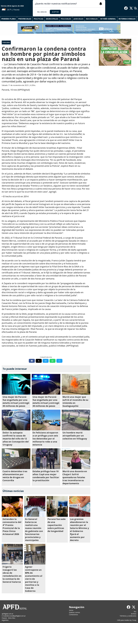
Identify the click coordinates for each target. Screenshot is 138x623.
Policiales (66, 19)
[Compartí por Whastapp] (52, 361)
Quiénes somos (74, 612)
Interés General (108, 19)
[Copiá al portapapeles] (59, 361)
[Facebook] (126, 8)
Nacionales (92, 19)
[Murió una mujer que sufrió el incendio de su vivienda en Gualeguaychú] (76, 384)
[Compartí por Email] (46, 361)
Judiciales (78, 19)
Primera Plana (8, 19)
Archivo (133, 614)
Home (71, 610)
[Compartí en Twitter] (39, 361)
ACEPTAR (55, 12)
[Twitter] (131, 8)
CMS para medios (123, 620)
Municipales (52, 19)
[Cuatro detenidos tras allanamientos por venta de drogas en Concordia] (16, 458)
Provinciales (24, 19)
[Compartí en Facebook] (32, 361)
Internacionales (127, 19)
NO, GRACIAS (42, 12)
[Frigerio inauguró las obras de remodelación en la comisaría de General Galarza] (12, 554)
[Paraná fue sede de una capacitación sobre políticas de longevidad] (57, 506)
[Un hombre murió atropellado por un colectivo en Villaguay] (76, 420)
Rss (135, 612)
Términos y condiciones (128, 616)
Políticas (38, 19)
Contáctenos (73, 615)
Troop (134, 620)
